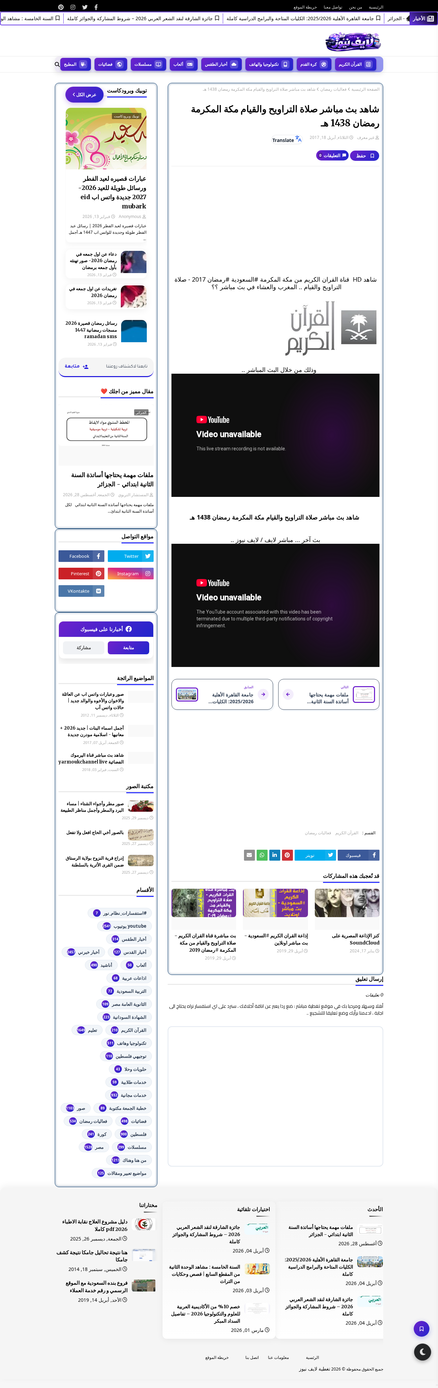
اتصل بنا (252, 1357)
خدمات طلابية (129, 1082)
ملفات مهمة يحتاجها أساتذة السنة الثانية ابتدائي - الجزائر (112, 479)
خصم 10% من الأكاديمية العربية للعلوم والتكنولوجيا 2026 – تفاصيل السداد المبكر (205, 1313)
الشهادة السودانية (124, 1017)
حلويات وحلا (131, 1069)
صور (75, 1108)
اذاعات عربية (130, 978)
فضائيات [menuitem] (105, 64)
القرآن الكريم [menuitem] (350, 64)
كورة (97, 1134)
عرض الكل (86, 94)
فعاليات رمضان (333, 89)
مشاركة (84, 647)
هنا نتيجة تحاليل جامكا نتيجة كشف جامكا (92, 1256)
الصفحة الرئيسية (365, 89)
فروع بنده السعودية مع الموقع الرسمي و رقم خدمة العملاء (97, 1287)
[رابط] (96, 7)
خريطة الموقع (305, 7)
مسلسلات (132, 1147)
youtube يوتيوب (124, 926)
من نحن (355, 7)
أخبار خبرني (83, 952)
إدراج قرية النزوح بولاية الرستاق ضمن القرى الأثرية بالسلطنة (95, 861)
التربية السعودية (127, 991)
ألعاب (137, 965)
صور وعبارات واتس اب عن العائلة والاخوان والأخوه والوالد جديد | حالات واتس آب (93, 700)
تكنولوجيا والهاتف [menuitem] (264, 64)
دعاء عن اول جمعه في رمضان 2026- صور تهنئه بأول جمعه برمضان (93, 260)
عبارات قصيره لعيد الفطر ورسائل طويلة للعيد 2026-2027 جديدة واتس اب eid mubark (112, 192)
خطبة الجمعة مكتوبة (123, 1108)
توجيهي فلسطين (126, 1056)
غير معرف (365, 137)
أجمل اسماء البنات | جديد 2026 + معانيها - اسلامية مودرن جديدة (92, 731)
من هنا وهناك (129, 1160)
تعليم (87, 1030)
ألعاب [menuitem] (178, 64)
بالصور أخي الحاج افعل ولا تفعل (95, 832)
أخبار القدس (130, 952)
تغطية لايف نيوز (314, 1368)
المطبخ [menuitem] (70, 64)
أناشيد (101, 965)
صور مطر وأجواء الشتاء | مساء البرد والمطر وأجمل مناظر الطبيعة (92, 807)
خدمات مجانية (128, 1095)
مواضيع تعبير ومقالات (122, 1173)
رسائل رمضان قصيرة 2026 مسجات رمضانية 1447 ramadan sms (91, 329)
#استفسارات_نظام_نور (121, 913)
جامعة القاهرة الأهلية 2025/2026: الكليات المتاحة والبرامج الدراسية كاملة (318, 18)
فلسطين (133, 1134)
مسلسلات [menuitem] (143, 64)
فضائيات (133, 1121)
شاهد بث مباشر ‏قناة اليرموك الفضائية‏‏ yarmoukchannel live (91, 758)
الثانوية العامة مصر (124, 1004)
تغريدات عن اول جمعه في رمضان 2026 (93, 292)
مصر (94, 1147)
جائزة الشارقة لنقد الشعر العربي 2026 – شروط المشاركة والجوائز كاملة (158, 18)
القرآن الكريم (346, 832)
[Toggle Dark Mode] (422, 1352)
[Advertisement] (275, 221)
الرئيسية (376, 7)
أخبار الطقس (129, 939)
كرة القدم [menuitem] (308, 64)
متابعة (128, 647)
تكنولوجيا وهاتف (126, 1043)
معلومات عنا (278, 1357)
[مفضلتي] (421, 1329)
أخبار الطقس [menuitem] (216, 64)
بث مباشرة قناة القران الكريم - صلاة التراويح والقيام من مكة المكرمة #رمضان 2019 (205, 943)
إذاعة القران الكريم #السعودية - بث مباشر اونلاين (276, 939)
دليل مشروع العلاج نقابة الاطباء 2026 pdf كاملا (95, 1225)
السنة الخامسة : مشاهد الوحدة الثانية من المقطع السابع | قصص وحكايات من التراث (204, 1274)
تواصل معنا (333, 7)
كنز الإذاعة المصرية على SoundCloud (355, 939)
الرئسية (312, 1357)
